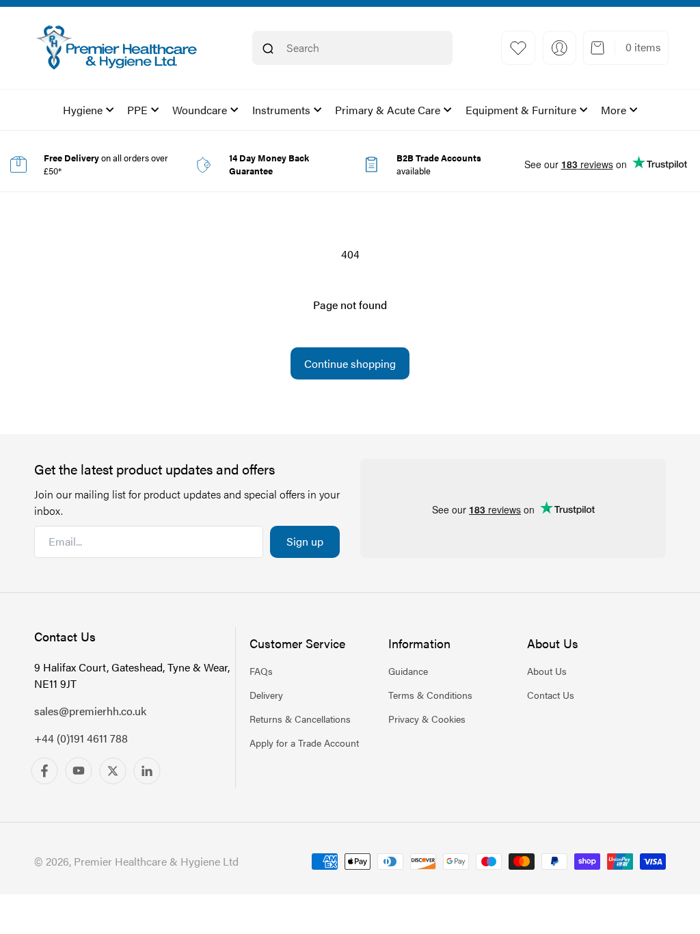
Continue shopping (350, 363)
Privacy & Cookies (427, 718)
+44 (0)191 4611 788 (81, 738)
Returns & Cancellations (300, 718)
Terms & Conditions (430, 695)
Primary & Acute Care (387, 110)
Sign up (304, 541)
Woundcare (199, 110)
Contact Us (550, 695)
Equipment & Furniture (521, 110)
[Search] (268, 48)
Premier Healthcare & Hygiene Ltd (156, 861)
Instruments (281, 110)
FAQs (261, 671)
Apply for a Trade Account (304, 742)
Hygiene (83, 110)
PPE (137, 110)
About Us (547, 671)
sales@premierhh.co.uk (90, 711)
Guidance (408, 671)
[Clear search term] (407, 48)
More (613, 110)
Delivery (266, 695)
